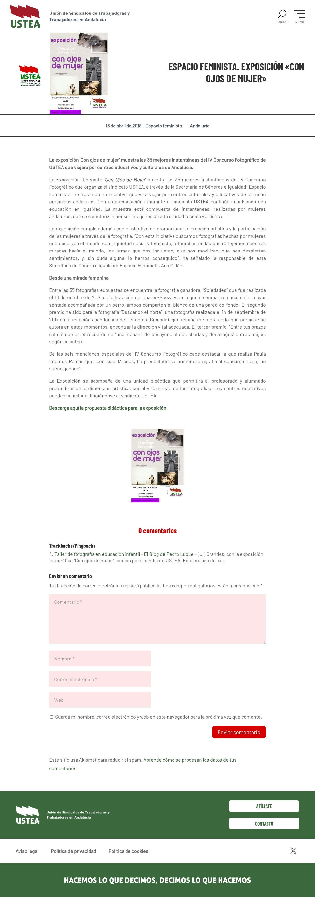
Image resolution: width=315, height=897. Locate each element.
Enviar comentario (239, 732)
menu (299, 22)
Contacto (264, 824)
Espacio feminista (163, 125)
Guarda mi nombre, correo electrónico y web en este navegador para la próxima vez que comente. (158, 717)
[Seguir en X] (293, 851)
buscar (282, 22)
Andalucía (200, 125)
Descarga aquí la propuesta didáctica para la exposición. (108, 408)
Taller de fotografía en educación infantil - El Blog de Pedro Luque (124, 554)
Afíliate (264, 806)
